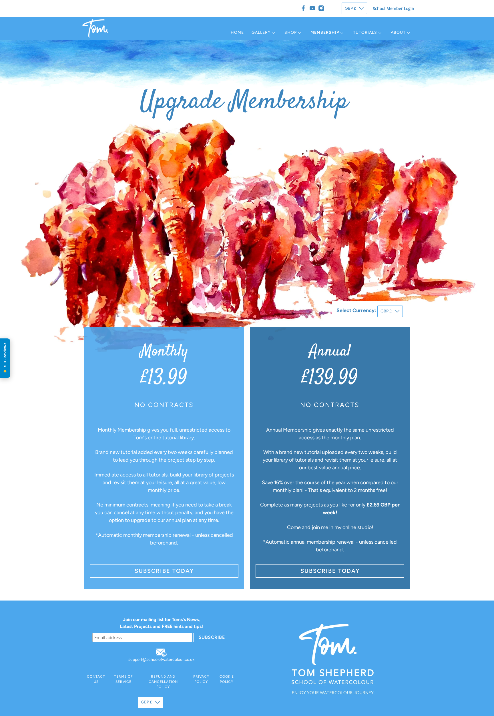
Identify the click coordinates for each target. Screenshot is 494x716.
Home (237, 32)
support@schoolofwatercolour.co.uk (161, 659)
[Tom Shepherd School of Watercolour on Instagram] (321, 8)
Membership (324, 32)
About (398, 32)
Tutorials (365, 32)
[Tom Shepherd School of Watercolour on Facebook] (303, 8)
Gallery (261, 32)
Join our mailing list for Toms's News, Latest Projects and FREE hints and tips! (161, 623)
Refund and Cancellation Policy (163, 682)
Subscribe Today (164, 570)
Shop (290, 32)
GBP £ (350, 8)
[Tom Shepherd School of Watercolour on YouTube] (312, 8)
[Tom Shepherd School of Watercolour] (95, 28)
